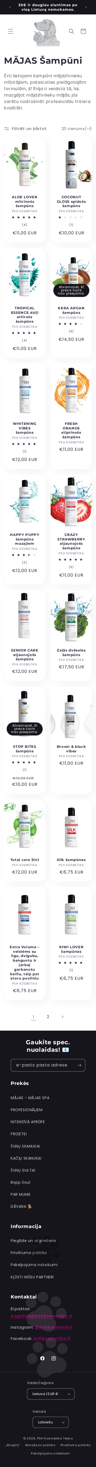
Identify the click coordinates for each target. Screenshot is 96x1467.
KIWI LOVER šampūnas (71, 949)
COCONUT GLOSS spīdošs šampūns (71, 201)
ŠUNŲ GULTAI (23, 1170)
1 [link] (33, 1017)
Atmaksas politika (40, 1445)
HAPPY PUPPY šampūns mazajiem (24, 539)
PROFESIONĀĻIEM (26, 1109)
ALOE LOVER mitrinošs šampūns (25, 201)
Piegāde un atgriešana (33, 1240)
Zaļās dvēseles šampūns (71, 652)
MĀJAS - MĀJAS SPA (30, 1097)
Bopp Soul (20, 1182)
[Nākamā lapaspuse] (62, 1017)
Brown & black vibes (71, 748)
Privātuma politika (29, 1252)
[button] (11, 31)
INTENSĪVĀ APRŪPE (28, 1122)
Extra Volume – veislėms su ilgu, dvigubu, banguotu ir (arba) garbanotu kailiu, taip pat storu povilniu (25, 963)
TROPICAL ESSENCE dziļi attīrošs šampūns (25, 314)
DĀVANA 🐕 (21, 1206)
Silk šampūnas (71, 859)
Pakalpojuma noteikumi (34, 1264)
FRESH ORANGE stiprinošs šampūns (71, 430)
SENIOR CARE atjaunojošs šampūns (24, 654)
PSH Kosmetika (49, 1438)
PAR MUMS (21, 1194)
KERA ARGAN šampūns (71, 310)
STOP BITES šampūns (24, 748)
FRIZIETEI (19, 1134)
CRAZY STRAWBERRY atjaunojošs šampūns (71, 541)
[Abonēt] (79, 1065)
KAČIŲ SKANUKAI (26, 1158)
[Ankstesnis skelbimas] (10, 7)
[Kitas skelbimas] (86, 7)
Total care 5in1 (24, 859)
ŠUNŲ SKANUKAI (25, 1146)
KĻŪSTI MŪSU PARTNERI (32, 1277)
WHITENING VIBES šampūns (25, 428)
